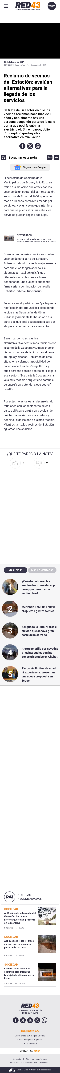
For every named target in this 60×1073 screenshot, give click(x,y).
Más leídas (15, 570)
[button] (22, 146)
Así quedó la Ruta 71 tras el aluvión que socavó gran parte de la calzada (39, 631)
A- (56, 157)
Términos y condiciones (36, 1059)
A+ (50, 157)
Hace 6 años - (20, 65)
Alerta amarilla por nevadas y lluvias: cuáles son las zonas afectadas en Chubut (40, 652)
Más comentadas (42, 570)
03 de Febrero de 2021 (14, 62)
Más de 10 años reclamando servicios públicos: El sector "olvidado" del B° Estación (36, 240)
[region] (30, 493)
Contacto (17, 1059)
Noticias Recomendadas (29, 896)
